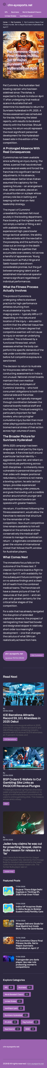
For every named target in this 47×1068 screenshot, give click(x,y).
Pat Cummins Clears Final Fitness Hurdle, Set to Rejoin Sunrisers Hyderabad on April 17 (29, 944)
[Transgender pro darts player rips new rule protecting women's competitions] (8, 961)
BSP (6, 803)
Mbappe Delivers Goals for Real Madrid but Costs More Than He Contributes (29, 926)
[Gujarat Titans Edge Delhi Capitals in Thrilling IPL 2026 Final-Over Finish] (8, 891)
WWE (29, 1029)
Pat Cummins (16, 22)
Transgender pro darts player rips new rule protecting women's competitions (27, 963)
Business (15, 12)
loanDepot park (26, 16)
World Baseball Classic (31, 12)
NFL (6, 12)
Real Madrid (12, 1029)
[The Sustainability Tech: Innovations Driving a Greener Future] (23, 694)
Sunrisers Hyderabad (16, 1015)
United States (10, 16)
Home (5, 22)
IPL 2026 (10, 1022)
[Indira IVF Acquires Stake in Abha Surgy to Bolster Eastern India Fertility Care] (8, 908)
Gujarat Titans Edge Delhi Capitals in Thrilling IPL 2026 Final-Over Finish (29, 892)
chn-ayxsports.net (36, 1063)
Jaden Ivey (9, 871)
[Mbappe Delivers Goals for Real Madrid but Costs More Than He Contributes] (8, 925)
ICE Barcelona (10, 739)
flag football (30, 1022)
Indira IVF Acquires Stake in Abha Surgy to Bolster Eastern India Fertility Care (29, 909)
